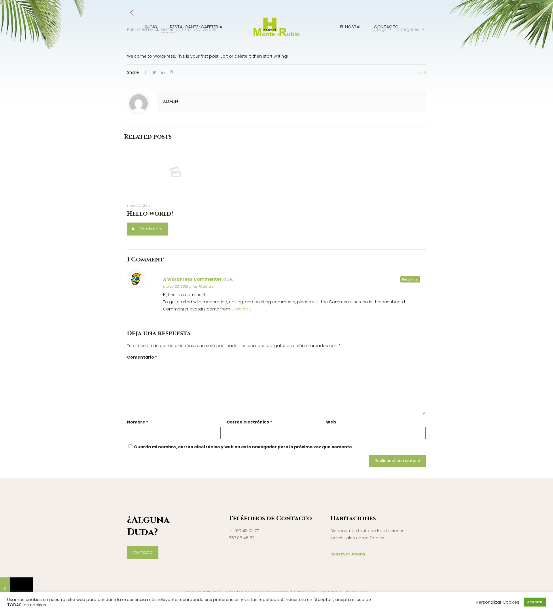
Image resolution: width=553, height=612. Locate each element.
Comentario (142, 357)
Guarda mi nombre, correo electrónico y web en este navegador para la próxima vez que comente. (243, 447)
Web (331, 422)
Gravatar (240, 309)
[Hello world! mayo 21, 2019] (16, 588)
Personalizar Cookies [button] (497, 602)
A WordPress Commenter (192, 279)
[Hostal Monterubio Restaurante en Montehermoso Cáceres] (276, 26)
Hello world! (150, 214)
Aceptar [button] (534, 602)
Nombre (137, 422)
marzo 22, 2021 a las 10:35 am (188, 286)
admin (170, 101)
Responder (410, 279)
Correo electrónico (249, 422)
